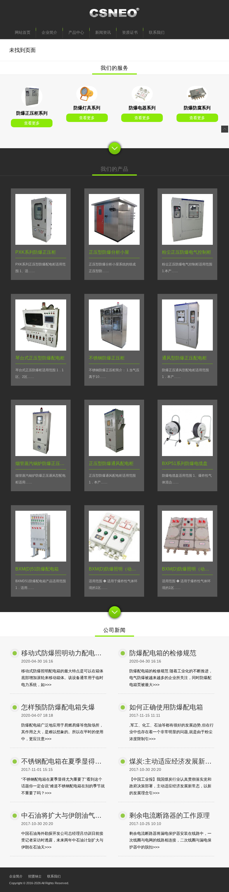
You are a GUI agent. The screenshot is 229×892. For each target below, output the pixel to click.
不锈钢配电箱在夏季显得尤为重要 (71, 761)
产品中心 (76, 32)
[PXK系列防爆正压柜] (31, 105)
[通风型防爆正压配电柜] (187, 349)
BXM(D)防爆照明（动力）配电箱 (121, 569)
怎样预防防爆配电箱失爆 (58, 707)
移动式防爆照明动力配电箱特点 (68, 653)
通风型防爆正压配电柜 (184, 358)
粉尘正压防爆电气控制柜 (186, 252)
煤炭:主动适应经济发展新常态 (173, 761)
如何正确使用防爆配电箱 (166, 707)
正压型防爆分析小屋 (109, 252)
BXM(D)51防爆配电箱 (37, 569)
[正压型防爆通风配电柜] (114, 454)
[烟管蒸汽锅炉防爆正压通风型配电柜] (40, 454)
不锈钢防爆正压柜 (107, 358)
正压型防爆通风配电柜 (111, 463)
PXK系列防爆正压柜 (35, 252)
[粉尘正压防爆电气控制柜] (187, 243)
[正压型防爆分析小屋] (114, 243)
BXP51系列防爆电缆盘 (184, 463)
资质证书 (130, 32)
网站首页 (22, 32)
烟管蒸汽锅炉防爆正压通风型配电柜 (51, 463)
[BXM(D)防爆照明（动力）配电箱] (114, 560)
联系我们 (156, 32)
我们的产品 (114, 169)
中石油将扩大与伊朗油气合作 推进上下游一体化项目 (99, 815)
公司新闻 (114, 630)
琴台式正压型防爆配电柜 (40, 358)
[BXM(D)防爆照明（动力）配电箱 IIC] (187, 560)
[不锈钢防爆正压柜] (114, 349)
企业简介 (49, 32)
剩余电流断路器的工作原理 (169, 815)
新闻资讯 (103, 32)
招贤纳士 (35, 876)
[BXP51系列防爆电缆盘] (187, 454)
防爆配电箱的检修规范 (162, 653)
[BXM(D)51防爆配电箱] (40, 560)
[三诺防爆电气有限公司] (114, 13)
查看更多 (32, 123)
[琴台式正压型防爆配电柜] (40, 349)
